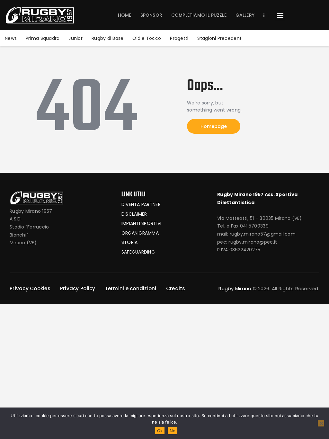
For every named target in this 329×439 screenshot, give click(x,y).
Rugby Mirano (234, 288)
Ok (160, 430)
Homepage (213, 126)
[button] (280, 15)
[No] (321, 423)
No (172, 430)
